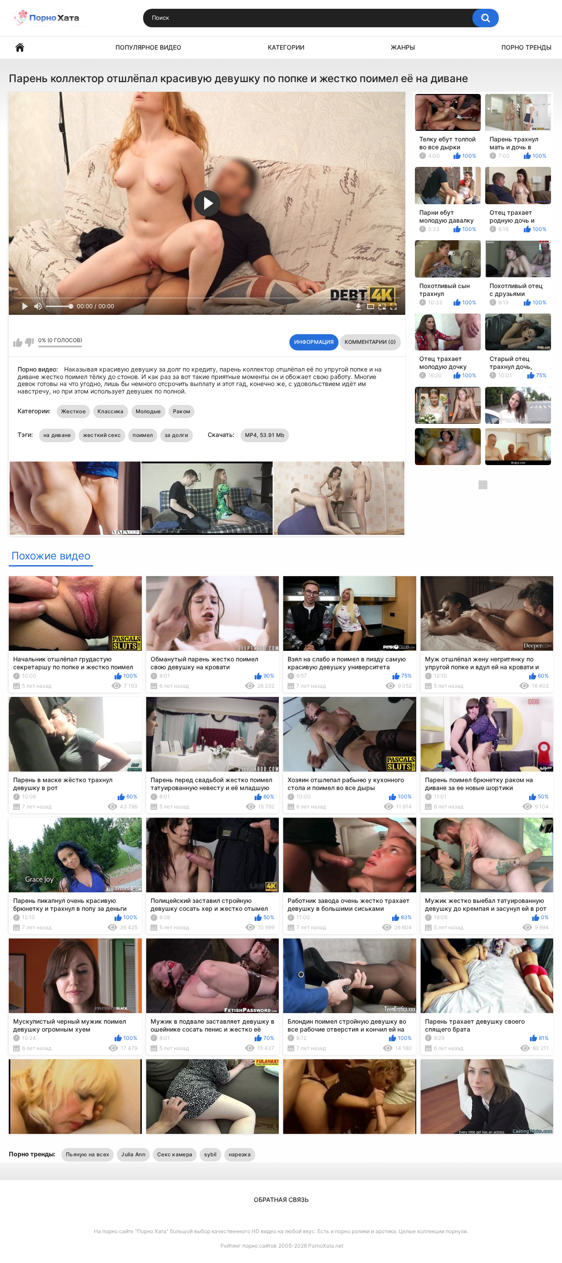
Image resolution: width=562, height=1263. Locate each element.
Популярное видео (148, 47)
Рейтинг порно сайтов (248, 1245)
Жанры (403, 47)
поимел (143, 435)
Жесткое (73, 411)
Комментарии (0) (370, 342)
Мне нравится (17, 342)
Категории (286, 47)
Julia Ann (133, 1154)
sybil (210, 1154)
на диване (57, 435)
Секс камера (174, 1154)
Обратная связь (281, 1199)
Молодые (148, 411)
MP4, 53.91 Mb (265, 435)
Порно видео (20, 47)
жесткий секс (102, 435)
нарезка (240, 1154)
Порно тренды (526, 47)
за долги (176, 435)
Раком (182, 411)
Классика (110, 411)
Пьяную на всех (87, 1154)
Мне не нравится (29, 342)
